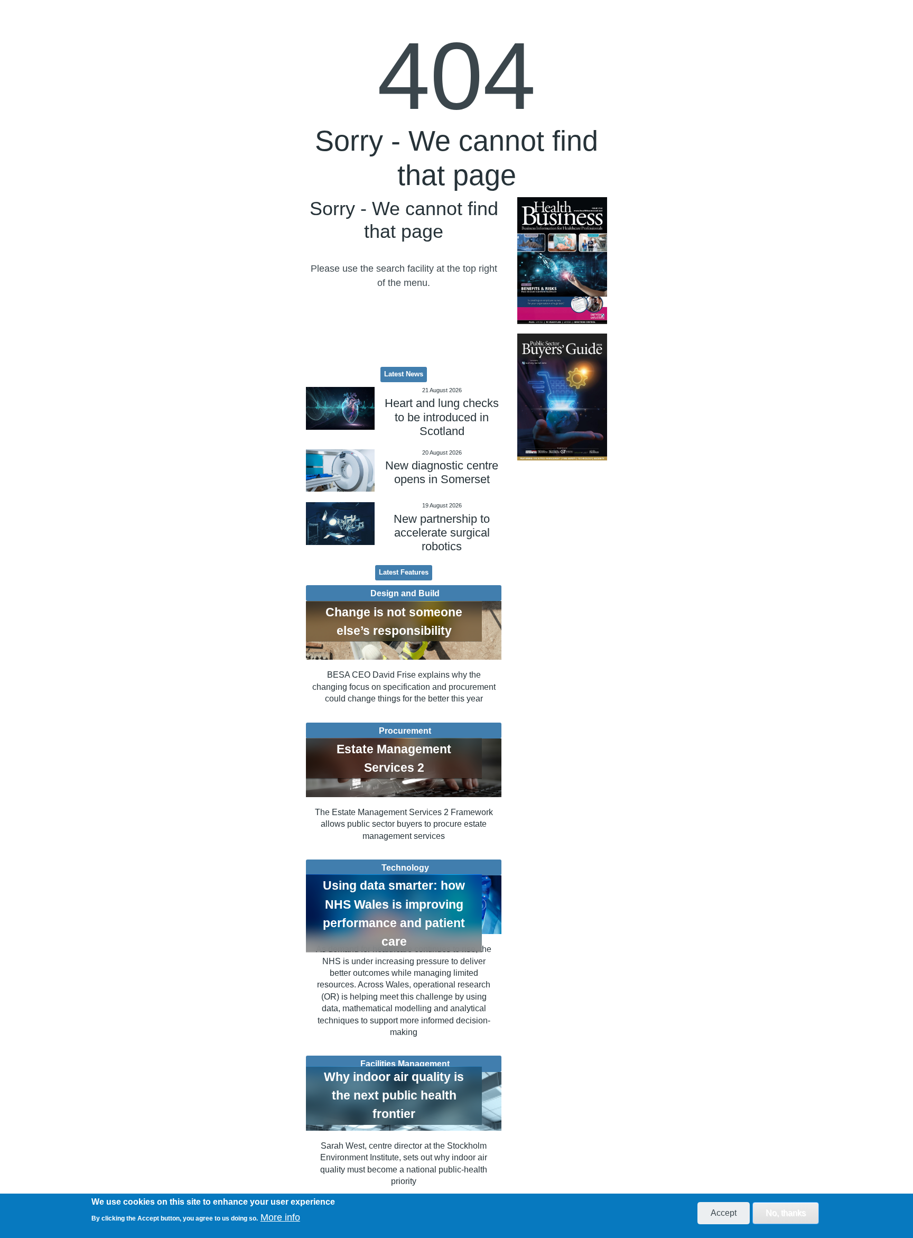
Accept (724, 1212)
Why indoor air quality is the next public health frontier (394, 1095)
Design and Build (405, 593)
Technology (405, 867)
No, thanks (786, 1212)
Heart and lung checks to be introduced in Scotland (442, 417)
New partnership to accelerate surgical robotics (442, 532)
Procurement (405, 730)
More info (280, 1217)
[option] (562, 260)
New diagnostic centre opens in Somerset (441, 472)
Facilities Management (405, 1063)
